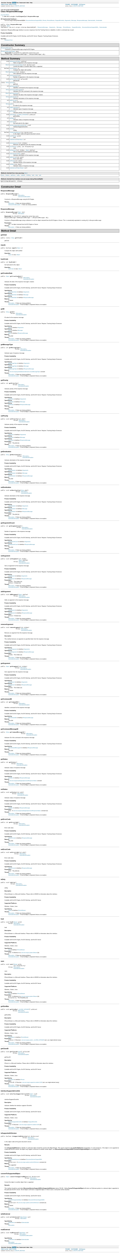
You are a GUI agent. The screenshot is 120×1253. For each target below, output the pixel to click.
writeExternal (13, 168)
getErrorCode (13, 100)
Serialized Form (8, 40)
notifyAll (23, 175)
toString (28, 175)
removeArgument (14, 143)
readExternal (13, 139)
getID (11, 104)
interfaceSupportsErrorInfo (16, 125)
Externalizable (91, 20)
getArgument (13, 72)
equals (11, 68)
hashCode (12, 121)
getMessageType (14, 107)
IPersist (44, 20)
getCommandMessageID (16, 89)
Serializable (99, 20)
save (11, 146)
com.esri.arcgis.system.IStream (29, 952)
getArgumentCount (14, 75)
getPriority (12, 111)
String (7, 82)
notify (18, 175)
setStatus (12, 164)
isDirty (11, 129)
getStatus (12, 118)
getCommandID (14, 86)
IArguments (67, 20)
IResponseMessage (82, 20)
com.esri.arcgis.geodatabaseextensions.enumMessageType (24, 371)
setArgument (13, 150)
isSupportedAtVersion (15, 132)
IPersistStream (50, 20)
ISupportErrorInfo (59, 20)
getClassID (12, 79)
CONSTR (16, 6)
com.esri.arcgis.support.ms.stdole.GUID (32, 1082)
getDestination (13, 97)
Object (8, 26)
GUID (17, 79)
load (11, 136)
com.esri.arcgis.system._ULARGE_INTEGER (32, 1040)
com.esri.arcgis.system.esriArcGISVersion (28, 1162)
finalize (7, 175)
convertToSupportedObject (16, 65)
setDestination (13, 153)
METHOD (22, 6)
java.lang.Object (5, 15)
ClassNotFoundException (26, 1235)
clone (2, 175)
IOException (21, 195)
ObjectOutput (20, 168)
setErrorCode (13, 157)
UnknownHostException (24, 196)
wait (33, 175)
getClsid (12, 82)
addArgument (13, 61)
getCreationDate (14, 93)
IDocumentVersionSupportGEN (34, 20)
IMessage (73, 20)
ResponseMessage (6, 48)
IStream (14, 136)
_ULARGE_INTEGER (21, 114)
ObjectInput (20, 139)
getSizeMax (13, 114)
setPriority (12, 161)
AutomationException (28, 279)
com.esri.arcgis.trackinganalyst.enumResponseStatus (23, 780)
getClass (13, 175)
